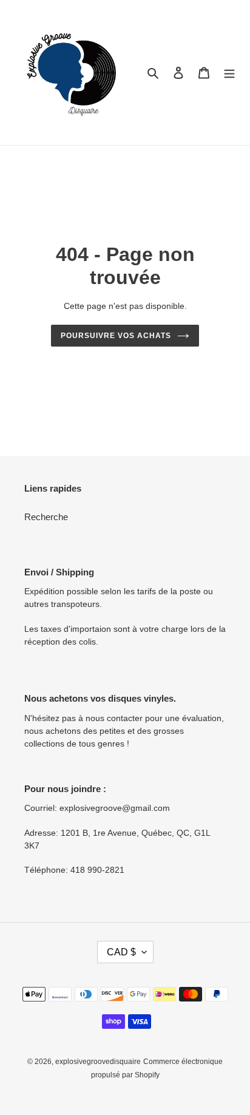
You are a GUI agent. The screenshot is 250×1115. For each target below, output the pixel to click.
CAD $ (121, 952)
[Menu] (229, 72)
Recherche (46, 517)
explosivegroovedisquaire (98, 1061)
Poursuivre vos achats (116, 335)
